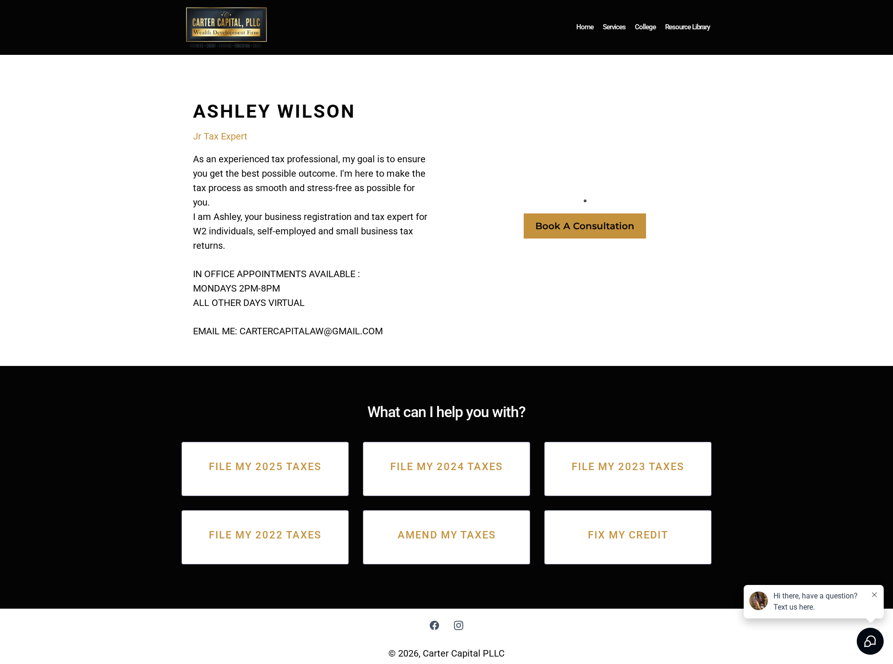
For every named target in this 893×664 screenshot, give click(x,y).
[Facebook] (434, 625)
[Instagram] (458, 625)
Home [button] (584, 27)
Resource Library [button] (687, 27)
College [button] (645, 27)
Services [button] (614, 27)
